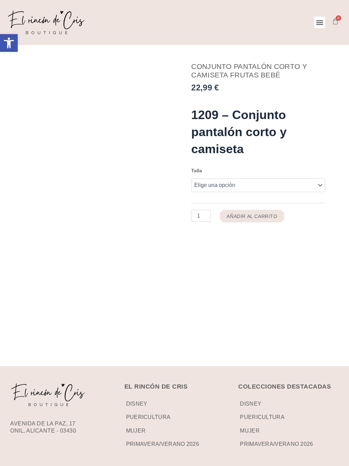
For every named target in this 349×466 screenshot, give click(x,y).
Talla (196, 170)
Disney (137, 404)
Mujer (136, 431)
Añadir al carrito (252, 216)
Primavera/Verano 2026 (162, 444)
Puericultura (148, 417)
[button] (9, 43)
